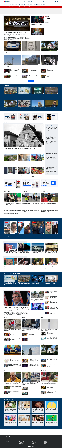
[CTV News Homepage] (7, 1)
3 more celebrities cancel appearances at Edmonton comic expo (36, 312)
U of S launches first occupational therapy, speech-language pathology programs (12, 204)
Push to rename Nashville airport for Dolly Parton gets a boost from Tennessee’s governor (30, 356)
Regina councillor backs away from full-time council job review (51, 108)
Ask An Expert (43, 4)
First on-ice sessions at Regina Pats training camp (49, 65)
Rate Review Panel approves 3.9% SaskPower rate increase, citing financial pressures (15, 34)
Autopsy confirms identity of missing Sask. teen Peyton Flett (48, 204)
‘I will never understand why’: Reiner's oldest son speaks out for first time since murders (51, 236)
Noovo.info (45, 441)
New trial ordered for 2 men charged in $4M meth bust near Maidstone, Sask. (37, 37)
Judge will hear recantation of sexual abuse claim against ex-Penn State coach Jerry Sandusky (12, 383)
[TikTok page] (7, 436)
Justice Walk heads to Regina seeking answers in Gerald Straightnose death (30, 204)
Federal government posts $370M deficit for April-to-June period (12, 330)
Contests (31, 4)
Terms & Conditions (21, 442)
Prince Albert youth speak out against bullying (11, 213)
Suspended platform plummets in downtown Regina (23, 175)
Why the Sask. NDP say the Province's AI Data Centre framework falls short (10, 95)
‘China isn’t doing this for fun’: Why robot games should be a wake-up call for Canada (15, 365)
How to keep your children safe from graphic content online (38, 283)
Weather (16, 4)
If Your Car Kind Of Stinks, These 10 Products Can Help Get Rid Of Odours (37, 423)
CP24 (32, 441)
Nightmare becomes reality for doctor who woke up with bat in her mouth (24, 252)
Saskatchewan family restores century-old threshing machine (36, 162)
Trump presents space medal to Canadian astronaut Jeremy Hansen (38, 235)
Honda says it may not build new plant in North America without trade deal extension (34, 393)
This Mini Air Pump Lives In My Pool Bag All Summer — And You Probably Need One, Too (10, 409)
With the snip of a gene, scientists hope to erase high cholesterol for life (52, 338)
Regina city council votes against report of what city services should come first (52, 76)
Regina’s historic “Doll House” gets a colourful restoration (10, 108)
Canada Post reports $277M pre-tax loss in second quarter (53, 313)
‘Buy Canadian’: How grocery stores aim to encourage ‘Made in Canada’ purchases (51, 252)
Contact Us (28, 433)
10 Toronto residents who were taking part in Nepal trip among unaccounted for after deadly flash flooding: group (37, 300)
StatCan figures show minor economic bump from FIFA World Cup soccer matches (15, 392)
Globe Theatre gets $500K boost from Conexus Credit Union (38, 95)
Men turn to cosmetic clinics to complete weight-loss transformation (51, 333)
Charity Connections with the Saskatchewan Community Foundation (36, 267)
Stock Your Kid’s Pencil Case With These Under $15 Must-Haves (10, 423)
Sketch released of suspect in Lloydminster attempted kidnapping (29, 52)
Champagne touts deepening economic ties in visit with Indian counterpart (15, 334)
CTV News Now (45, 1)
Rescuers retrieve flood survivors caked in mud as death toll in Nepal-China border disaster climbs (49, 383)
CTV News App (36, 433)
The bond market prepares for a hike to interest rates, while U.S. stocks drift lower (33, 334)
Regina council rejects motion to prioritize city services (37, 108)
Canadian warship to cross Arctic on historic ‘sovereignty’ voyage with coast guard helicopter (38, 252)
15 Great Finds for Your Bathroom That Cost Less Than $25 (24, 409)
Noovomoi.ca (46, 442)
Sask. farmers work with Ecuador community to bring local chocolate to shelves (37, 176)
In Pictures (25, 1)
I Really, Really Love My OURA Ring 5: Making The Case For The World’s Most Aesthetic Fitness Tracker (37, 410)
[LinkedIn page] (11, 436)
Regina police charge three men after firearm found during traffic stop (11, 52)
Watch (21, 1)
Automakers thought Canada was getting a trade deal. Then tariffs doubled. (34, 388)
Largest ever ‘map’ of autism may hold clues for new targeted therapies (15, 360)
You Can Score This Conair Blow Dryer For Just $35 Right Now (51, 409)
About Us (24, 433)
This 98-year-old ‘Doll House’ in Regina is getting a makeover (49, 356)
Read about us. (43, 426)
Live (49, 1)
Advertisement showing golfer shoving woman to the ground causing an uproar (24, 236)
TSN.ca (33, 443)
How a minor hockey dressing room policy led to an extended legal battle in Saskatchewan (34, 70)
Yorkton (13, 4)
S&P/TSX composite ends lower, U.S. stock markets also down (30, 330)
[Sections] (2, 2)
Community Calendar (37, 4)
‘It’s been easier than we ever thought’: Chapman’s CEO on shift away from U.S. (9, 236)
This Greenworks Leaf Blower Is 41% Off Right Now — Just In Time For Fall (51, 423)
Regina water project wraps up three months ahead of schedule (51, 95)
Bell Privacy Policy (21, 441)
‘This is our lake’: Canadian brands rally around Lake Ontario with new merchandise (54, 302)
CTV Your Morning (31, 1)
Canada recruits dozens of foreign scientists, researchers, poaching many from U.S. (15, 339)
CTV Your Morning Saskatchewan (24, 4)
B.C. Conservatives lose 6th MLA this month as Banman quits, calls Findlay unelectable (16, 309)
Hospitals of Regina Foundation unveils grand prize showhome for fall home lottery (24, 163)
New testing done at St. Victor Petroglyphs (9, 162)
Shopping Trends (38, 1)
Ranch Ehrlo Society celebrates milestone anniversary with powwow (34, 75)
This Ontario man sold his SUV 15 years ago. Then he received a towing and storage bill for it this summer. (30, 383)
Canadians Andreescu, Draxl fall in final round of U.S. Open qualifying (15, 386)
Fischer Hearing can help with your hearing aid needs (23, 267)
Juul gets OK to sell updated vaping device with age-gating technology (49, 330)
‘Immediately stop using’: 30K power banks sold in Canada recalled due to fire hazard (10, 252)
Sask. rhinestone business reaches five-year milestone (10, 175)
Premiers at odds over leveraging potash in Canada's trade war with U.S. (37, 25)
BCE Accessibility (8, 441)
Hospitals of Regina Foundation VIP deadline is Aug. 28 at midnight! (51, 283)
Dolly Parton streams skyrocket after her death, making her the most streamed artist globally (34, 360)
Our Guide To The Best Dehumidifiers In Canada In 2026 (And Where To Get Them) (23, 423)
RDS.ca (45, 443)
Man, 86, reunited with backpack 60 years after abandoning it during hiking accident (52, 360)
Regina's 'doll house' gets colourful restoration (19, 148)
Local (13, 1)
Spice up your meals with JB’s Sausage (9, 267)
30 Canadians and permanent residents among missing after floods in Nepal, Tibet (51, 392)
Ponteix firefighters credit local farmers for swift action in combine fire (15, 76)
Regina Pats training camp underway (24, 107)
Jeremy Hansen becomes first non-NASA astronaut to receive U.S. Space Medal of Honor (12, 356)
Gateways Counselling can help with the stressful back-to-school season (51, 267)
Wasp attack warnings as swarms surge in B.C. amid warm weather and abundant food (52, 387)
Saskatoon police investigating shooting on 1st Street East (12, 210)
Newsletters (32, 433)
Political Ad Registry (21, 443)
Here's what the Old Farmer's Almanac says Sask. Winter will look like (24, 96)
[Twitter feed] (6, 436)
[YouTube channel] (9, 436)
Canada (16, 1)
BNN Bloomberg (34, 442)
